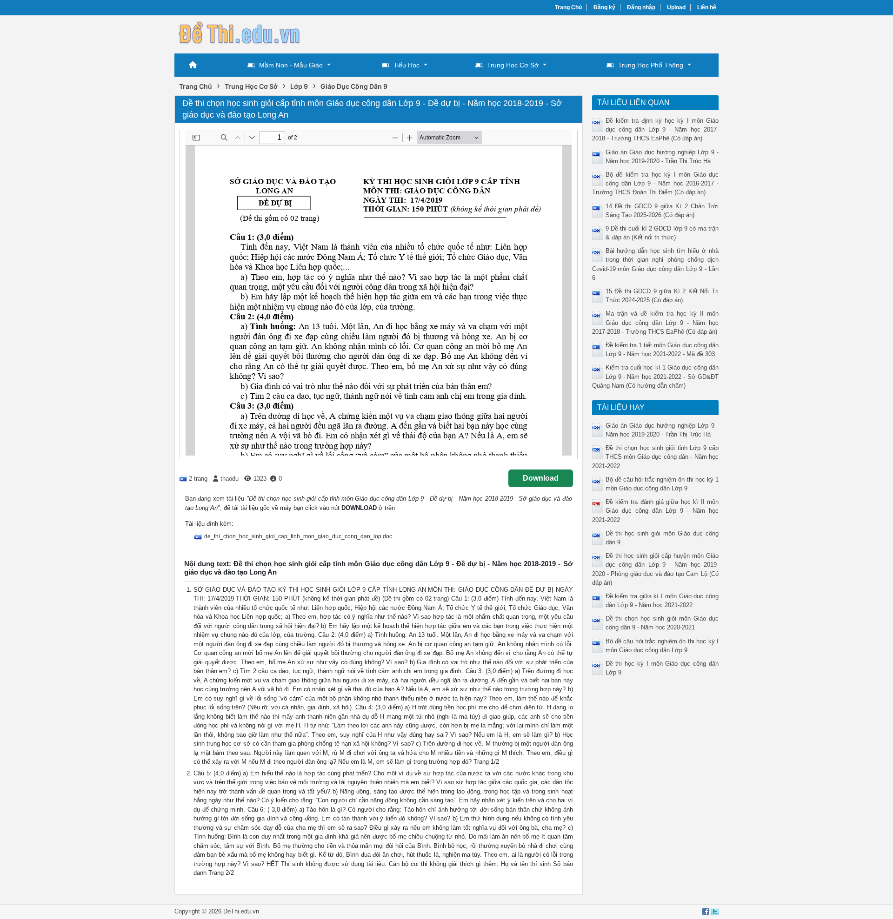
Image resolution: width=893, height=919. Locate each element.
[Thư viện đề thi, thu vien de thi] (239, 33)
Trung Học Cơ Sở (513, 65)
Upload (676, 7)
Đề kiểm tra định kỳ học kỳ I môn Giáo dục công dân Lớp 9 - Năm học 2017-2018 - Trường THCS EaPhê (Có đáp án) (655, 129)
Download (541, 478)
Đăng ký (604, 7)
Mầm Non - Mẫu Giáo (291, 65)
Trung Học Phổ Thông (650, 65)
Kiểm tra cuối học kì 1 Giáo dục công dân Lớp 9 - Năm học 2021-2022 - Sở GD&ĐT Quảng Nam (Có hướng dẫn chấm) (655, 376)
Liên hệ (706, 7)
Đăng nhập (641, 7)
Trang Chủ (568, 7)
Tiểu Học (406, 65)
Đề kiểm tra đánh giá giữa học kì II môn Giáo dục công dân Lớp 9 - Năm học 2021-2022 (655, 510)
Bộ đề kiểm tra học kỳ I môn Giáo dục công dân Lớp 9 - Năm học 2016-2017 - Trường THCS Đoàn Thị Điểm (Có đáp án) (655, 183)
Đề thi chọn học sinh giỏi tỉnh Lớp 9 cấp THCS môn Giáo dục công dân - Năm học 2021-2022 (655, 456)
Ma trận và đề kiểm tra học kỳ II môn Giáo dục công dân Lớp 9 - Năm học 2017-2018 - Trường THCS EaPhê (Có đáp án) (655, 322)
